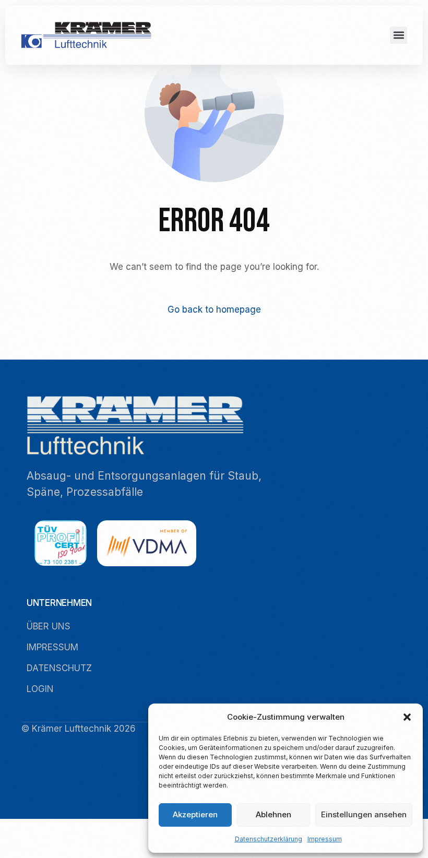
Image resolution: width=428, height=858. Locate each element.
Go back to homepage (214, 309)
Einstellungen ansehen (364, 814)
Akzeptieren (195, 814)
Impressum (324, 839)
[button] (407, 717)
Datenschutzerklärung (268, 839)
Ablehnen (273, 814)
